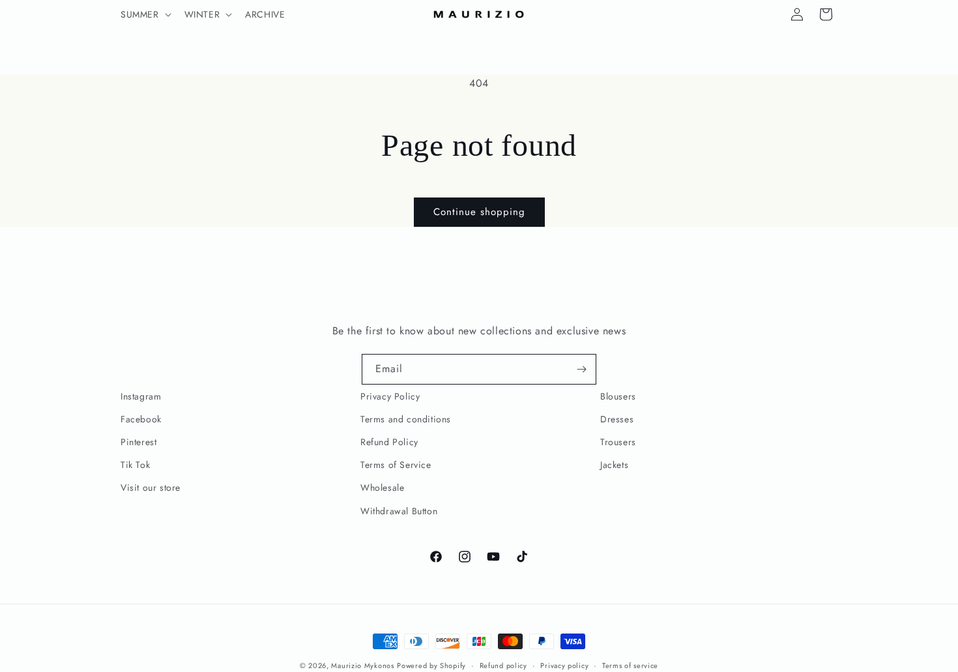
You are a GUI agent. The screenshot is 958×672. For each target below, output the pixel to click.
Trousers (618, 441)
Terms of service (630, 665)
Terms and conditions (405, 419)
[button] (145, 14)
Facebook (141, 419)
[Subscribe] (581, 369)
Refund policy (503, 665)
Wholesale (382, 487)
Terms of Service (395, 464)
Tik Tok (135, 464)
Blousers (618, 396)
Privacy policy (564, 665)
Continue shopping (479, 212)
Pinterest (138, 441)
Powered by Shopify (431, 665)
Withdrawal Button (398, 511)
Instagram (141, 396)
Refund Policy (389, 441)
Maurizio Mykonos (362, 665)
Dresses (616, 419)
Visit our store (151, 487)
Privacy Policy (390, 396)
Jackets (614, 464)
